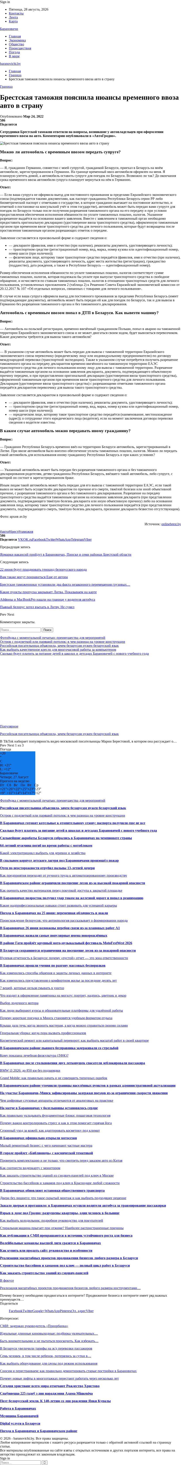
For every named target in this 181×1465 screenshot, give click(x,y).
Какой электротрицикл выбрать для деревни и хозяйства (42, 853)
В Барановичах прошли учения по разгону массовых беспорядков (53, 965)
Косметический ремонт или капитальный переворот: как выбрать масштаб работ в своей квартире (74, 1040)
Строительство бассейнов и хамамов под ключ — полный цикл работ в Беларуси (65, 1265)
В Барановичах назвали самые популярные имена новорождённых (53, 935)
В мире (14, 56)
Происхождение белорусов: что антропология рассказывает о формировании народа (64, 920)
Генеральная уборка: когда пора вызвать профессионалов (43, 1033)
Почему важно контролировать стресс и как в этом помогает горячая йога (56, 1123)
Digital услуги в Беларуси (20, 1423)
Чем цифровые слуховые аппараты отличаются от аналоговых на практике (56, 1100)
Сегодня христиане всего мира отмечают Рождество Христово (50, 1386)
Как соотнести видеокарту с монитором (30, 1168)
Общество (16, 44)
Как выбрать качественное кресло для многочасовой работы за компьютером (58, 649)
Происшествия (20, 48)
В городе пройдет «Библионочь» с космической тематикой (46, 1153)
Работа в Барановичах (18, 1408)
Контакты (16, 13)
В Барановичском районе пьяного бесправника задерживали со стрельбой (59, 1048)
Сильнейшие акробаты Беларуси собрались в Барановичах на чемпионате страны (66, 838)
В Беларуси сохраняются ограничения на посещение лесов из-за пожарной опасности (68, 950)
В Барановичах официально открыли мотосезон (38, 1138)
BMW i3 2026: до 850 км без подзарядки (30, 1070)
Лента (13, 17)
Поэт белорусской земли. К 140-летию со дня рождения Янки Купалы (55, 1401)
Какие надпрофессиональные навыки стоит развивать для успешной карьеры (58, 905)
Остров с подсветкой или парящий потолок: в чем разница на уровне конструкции (62, 641)
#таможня (25, 531)
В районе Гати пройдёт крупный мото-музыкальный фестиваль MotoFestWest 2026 (66, 943)
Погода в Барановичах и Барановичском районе (38, 1431)
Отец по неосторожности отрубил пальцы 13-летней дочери (47, 868)
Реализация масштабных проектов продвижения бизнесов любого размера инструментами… (70, 1288)
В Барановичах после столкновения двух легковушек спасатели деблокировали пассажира (72, 1063)
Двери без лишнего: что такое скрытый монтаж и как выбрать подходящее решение (63, 1198)
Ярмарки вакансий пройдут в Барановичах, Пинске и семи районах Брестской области (65, 554)
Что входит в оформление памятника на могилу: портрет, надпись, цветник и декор (63, 995)
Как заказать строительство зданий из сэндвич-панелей (44, 1273)
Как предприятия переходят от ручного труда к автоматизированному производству (63, 875)
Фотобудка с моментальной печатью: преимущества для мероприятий (52, 638)
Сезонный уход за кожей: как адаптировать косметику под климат (50, 1130)
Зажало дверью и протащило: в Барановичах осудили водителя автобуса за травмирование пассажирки (83, 1205)
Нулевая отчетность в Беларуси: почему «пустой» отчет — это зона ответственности (64, 958)
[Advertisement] (90, 690)
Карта (13, 21)
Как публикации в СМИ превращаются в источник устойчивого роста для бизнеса (66, 1235)
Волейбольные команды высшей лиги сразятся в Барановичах (50, 1243)
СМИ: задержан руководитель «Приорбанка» (34, 1326)
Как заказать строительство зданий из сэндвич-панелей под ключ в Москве (57, 1175)
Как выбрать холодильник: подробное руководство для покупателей (51, 1220)
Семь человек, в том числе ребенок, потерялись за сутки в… (45, 1356)
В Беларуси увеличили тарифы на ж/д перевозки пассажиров (46, 1348)
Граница (6, 86)
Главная (15, 36)
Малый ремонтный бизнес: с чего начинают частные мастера (46, 1145)
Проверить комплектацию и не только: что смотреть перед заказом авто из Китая (61, 1160)
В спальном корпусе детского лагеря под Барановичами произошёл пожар (59, 860)
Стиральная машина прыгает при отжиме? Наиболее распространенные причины (62, 1228)
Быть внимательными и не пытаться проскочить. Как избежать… (49, 1341)
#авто (4, 531)
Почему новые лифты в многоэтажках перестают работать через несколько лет (59, 1378)
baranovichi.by (10, 64)
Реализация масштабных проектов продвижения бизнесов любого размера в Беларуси (69, 1258)
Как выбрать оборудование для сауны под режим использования (48, 1363)
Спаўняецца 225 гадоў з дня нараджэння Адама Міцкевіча (46, 1393)
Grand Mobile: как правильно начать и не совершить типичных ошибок (53, 1078)
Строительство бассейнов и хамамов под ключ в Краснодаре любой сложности (60, 1183)
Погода (14, 52)
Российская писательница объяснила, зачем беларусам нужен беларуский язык (59, 645)
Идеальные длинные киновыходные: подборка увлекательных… (49, 1333)
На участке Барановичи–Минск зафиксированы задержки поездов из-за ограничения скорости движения (84, 1093)
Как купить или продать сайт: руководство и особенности (46, 1250)
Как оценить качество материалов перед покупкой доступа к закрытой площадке (61, 890)
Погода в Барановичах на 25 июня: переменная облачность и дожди (54, 913)
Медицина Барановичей (19, 1416)
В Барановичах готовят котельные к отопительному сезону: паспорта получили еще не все (72, 823)
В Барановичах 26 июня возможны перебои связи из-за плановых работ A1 (60, 928)
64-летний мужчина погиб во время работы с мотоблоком (46, 845)
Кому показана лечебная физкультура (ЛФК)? (34, 1055)
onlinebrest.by (171, 524)
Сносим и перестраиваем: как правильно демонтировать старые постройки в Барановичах (68, 1371)
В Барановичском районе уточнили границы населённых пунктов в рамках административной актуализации (87, 1085)
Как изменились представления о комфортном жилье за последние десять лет (58, 980)
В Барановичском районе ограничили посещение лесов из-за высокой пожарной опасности (72, 883)
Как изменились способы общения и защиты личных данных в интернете (55, 973)
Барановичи (9, 29)
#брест (13, 531)
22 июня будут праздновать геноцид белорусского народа (43, 569)
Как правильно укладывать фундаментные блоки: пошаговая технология (55, 1115)
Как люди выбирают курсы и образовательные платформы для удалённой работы (61, 1010)
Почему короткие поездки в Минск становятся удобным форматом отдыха (56, 1018)
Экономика (17, 40)
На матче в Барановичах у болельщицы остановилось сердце (49, 1108)
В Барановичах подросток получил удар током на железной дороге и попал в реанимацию (71, 898)
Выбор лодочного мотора (19, 1003)
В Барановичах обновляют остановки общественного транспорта (52, 1190)
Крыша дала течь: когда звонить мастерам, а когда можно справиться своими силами (64, 1025)
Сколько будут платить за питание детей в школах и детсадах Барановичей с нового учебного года (74, 653)
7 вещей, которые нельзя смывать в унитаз (32, 988)
